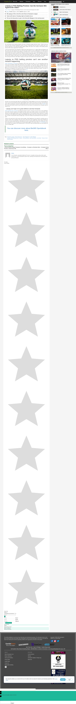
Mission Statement (8, 655)
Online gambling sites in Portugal (11, 110)
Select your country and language (55, 1)
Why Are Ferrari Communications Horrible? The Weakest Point (64, 84)
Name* (16, 617)
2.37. (27, 69)
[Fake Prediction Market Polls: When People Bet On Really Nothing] (53, 65)
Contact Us (7, 663)
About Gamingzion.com (9, 654)
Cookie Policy (7, 661)
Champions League (10, 136)
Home (6, 9)
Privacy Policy (7, 659)
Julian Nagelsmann (26, 136)
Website (17, 621)
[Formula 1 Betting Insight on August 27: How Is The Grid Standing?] (53, 88)
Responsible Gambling (9, 664)
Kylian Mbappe (33, 136)
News (34, 1)
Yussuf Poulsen (10, 139)
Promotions (28, 1)
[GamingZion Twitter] (58, 640)
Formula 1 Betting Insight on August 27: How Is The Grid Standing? (63, 88)
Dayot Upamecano (18, 136)
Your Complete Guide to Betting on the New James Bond (64, 74)
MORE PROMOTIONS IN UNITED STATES (61, 47)
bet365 (44, 103)
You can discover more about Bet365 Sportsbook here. (26, 129)
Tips (45, 1)
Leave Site (69, 679)
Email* (16, 619)
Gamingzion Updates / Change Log (34, 657)
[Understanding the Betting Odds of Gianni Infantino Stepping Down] (53, 79)
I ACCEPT (63, 679)
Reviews (21, 1)
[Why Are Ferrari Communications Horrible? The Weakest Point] (53, 84)
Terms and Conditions (9, 657)
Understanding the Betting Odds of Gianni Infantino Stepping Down (64, 79)
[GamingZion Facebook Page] (51, 640)
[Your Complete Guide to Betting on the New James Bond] (53, 74)
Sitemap (29, 655)
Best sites (15, 1)
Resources (30, 659)
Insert (12, 703)
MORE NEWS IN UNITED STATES (61, 92)
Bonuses (40, 1)
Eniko (8, 11)
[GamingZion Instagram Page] (55, 640)
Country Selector (31, 654)
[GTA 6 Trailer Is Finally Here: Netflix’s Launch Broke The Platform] (53, 69)
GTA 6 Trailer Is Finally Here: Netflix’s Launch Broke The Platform (63, 69)
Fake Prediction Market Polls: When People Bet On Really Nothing (63, 65)
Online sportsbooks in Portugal (11, 63)
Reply (1, 700)
